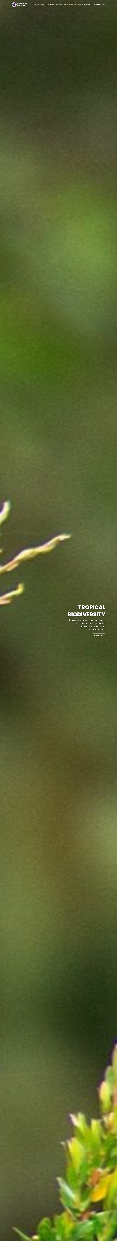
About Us (36, 4)
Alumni (103, 4)
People (43, 4)
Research (59, 4)
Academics (50, 4)
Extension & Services (70, 4)
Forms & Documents (84, 4)
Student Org (96, 4)
